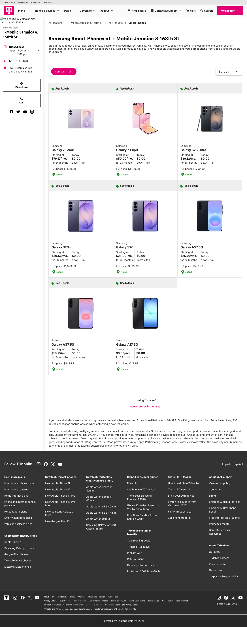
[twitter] (18, 112)
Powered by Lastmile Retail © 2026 (123, 620)
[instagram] (32, 112)
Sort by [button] (229, 71)
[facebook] (11, 112)
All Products (115, 22)
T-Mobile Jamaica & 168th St (85, 22)
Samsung (60, 71)
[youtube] (25, 112)
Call (21, 100)
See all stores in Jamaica (145, 406)
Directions (21, 85)
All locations (55, 22)
